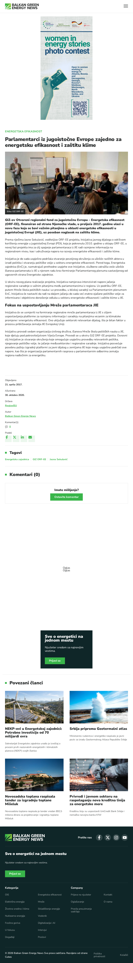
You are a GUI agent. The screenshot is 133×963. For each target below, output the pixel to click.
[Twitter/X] (16, 438)
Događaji (9, 937)
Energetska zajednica (17, 459)
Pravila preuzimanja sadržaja (81, 910)
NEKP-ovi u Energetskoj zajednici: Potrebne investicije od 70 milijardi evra (33, 732)
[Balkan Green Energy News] (22, 6)
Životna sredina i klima (17, 909)
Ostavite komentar (66, 497)
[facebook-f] (99, 837)
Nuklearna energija (15, 916)
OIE (7, 894)
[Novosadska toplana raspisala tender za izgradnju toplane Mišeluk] (34, 775)
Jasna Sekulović (59, 459)
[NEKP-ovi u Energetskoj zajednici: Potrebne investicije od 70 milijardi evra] (34, 707)
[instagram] (116, 837)
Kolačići (124, 955)
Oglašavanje (77, 901)
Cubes (8, 957)
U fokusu (10, 930)
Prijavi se (55, 661)
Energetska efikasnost (23, 131)
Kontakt (108, 894)
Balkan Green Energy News (20, 416)
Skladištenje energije (49, 909)
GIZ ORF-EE (39, 459)
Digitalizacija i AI (46, 923)
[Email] (31, 438)
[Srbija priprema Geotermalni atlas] (99, 707)
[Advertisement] (66, 567)
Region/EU (11, 405)
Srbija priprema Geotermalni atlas (98, 729)
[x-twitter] (107, 837)
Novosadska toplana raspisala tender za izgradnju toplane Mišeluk (30, 800)
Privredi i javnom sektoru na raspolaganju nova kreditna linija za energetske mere (97, 800)
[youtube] (124, 837)
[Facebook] (8, 438)
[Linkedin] (24, 438)
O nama (108, 901)
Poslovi (42, 937)
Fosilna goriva (12, 923)
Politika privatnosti (99, 955)
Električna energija (14, 901)
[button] (126, 6)
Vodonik (42, 916)
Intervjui (42, 930)
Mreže (41, 901)
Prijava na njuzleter (81, 894)
